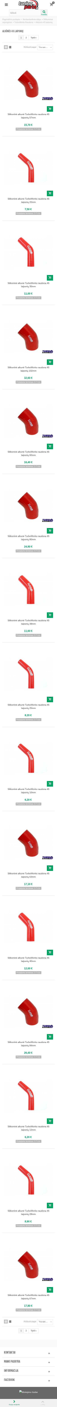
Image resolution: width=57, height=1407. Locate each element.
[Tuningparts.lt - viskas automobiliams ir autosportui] (29, 4)
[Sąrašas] (10, 47)
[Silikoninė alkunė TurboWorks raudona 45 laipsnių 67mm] (28, 1265)
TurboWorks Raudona (23, 22)
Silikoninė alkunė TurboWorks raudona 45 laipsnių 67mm (28, 1297)
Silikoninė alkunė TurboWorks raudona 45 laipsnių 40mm (28, 959)
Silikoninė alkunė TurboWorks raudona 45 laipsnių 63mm (28, 875)
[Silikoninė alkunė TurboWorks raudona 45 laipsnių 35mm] (28, 252)
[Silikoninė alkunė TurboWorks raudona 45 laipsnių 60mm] (28, 421)
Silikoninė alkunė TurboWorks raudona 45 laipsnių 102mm (28, 369)
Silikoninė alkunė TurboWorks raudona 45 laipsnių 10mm (28, 791)
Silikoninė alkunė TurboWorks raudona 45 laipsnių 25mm (28, 706)
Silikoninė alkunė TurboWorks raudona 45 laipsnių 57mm (28, 116)
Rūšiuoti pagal (30, 47)
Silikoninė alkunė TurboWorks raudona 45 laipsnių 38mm (28, 622)
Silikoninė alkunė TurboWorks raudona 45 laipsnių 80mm (28, 538)
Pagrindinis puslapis (11, 19)
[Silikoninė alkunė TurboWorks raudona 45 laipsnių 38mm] (28, 590)
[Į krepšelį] (50, 109)
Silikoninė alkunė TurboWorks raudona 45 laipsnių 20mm (28, 200)
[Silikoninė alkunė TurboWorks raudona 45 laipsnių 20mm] (28, 168)
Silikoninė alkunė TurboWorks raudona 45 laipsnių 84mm (28, 1044)
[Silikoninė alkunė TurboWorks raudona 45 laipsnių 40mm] (28, 927)
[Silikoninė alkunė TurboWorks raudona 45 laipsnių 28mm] (28, 1180)
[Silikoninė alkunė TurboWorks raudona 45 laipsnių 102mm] (28, 337)
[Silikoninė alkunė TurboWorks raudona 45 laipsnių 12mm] (28, 1096)
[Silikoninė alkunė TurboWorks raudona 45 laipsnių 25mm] (28, 674)
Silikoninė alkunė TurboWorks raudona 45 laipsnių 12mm (28, 1128)
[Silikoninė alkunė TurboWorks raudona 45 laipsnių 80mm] (28, 505)
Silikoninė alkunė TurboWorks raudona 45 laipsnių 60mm (28, 453)
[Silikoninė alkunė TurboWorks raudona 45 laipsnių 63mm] (28, 843)
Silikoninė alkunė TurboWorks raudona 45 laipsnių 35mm (28, 285)
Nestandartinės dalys (32, 19)
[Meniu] (6, 4)
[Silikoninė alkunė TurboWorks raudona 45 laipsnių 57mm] (28, 84)
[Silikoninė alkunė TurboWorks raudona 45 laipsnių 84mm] (28, 1012)
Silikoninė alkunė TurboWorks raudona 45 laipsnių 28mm (28, 1212)
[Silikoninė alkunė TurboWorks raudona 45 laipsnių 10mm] (28, 759)
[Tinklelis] (6, 47)
